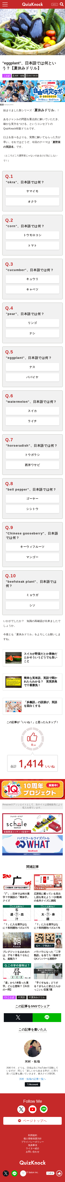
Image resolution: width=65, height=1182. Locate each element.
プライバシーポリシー (32, 1142)
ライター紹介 (32, 1148)
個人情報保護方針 (33, 1138)
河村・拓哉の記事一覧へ (32, 1079)
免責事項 (32, 1145)
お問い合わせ (32, 1151)
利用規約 (32, 1135)
